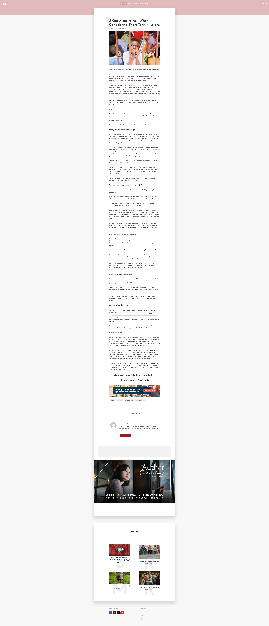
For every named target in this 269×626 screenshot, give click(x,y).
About (146, 3)
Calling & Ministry (129, 400)
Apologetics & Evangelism (116, 400)
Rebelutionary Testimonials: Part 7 (149, 587)
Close (150, 313)
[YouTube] (122, 612)
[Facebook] (110, 612)
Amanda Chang (114, 28)
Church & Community (140, 400)
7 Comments (143, 380)
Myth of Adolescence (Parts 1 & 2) (120, 586)
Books (129, 3)
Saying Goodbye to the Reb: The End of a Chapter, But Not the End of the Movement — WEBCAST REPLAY (120, 560)
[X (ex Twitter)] (114, 612)
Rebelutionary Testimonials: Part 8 (149, 561)
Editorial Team (120, 565)
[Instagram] (118, 612)
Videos (141, 3)
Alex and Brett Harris (120, 588)
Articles (123, 3)
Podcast (135, 3)
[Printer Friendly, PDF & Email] (159, 400)
